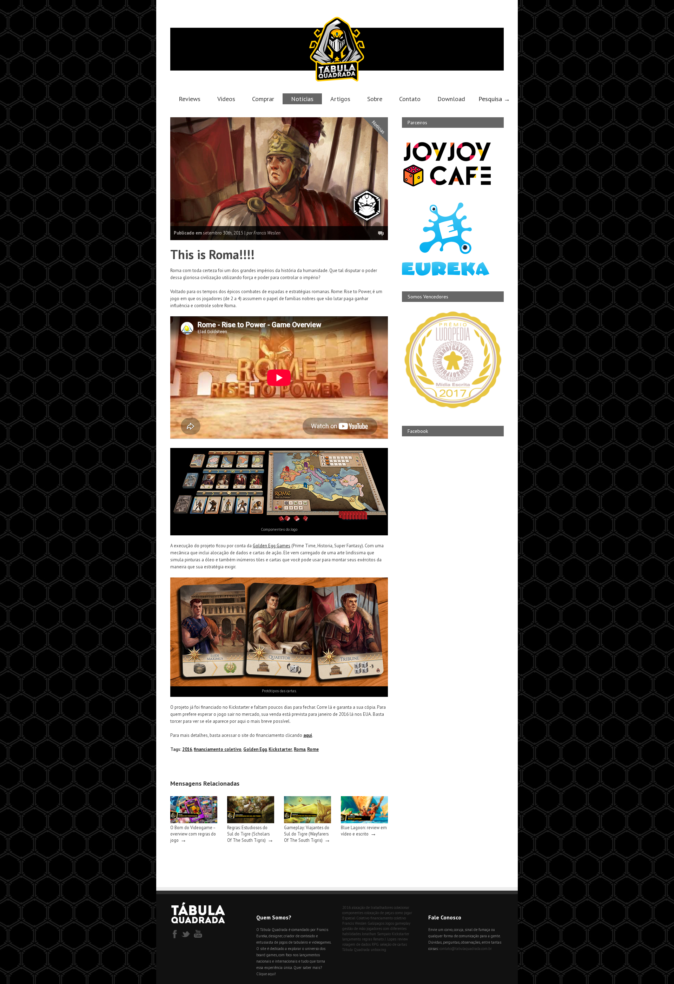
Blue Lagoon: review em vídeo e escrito (364, 831)
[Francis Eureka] (445, 274)
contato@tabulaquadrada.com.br (466, 948)
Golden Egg (255, 749)
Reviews (189, 99)
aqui (307, 735)
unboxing (378, 949)
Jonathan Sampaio (376, 933)
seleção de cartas (393, 944)
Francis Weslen (354, 923)
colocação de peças (379, 912)
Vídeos (226, 99)
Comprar (263, 99)
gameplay (402, 923)
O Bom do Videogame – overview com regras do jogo (193, 834)
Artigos (340, 99)
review (402, 939)
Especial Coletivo (355, 918)
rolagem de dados (356, 944)
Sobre (374, 99)
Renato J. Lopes (384, 939)
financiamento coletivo (218, 749)
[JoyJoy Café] (447, 186)
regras (367, 939)
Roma (299, 749)
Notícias (302, 99)
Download (451, 99)
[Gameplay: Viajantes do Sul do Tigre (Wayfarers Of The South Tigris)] (307, 821)
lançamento (351, 939)
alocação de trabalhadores (372, 907)
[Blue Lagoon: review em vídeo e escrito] (364, 821)
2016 (187, 749)
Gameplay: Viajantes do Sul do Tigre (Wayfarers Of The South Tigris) (306, 834)
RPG (375, 944)
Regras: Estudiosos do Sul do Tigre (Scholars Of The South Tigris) (248, 834)
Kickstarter (280, 749)
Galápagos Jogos (381, 923)
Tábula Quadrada (356, 949)
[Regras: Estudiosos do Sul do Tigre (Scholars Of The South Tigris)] (250, 821)
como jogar (403, 912)
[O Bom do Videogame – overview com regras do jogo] (193, 821)
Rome (313, 749)
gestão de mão (353, 928)
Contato (410, 99)
